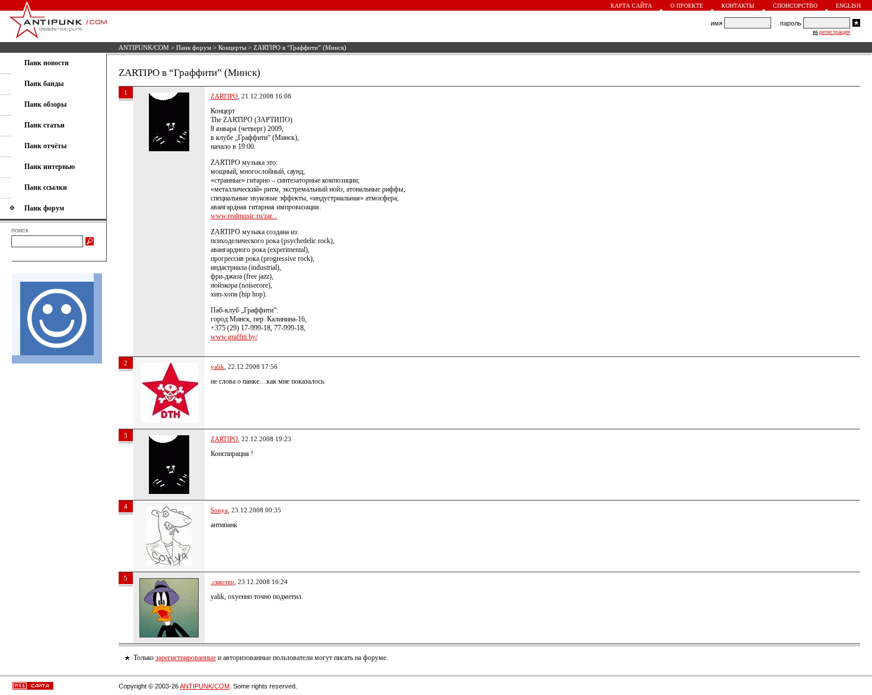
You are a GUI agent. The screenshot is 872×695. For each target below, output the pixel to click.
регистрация (834, 32)
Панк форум (193, 47)
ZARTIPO (224, 96)
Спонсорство (795, 5)
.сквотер (222, 581)
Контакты (738, 5)
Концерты (232, 47)
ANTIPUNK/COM (144, 47)
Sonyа (219, 510)
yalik (217, 366)
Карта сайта (631, 5)
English (848, 5)
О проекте (686, 5)
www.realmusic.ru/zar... (244, 216)
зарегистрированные (185, 657)
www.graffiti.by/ (234, 337)
